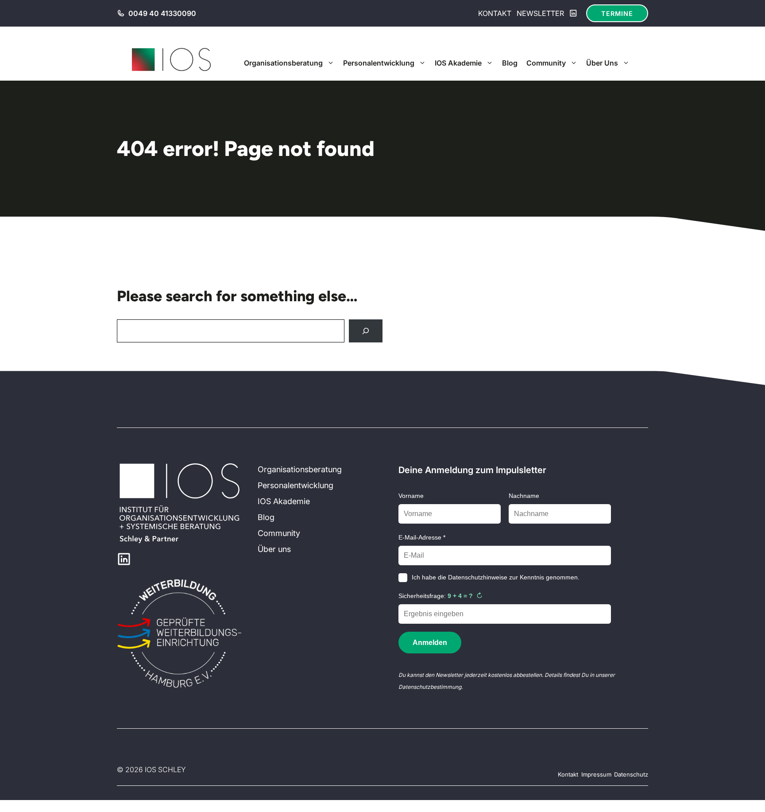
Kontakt (494, 13)
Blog (510, 62)
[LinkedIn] (573, 13)
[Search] (365, 330)
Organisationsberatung (283, 62)
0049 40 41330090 (162, 13)
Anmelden (430, 642)
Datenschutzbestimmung (429, 687)
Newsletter (540, 13)
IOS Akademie (458, 62)
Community (546, 62)
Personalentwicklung (378, 62)
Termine (617, 13)
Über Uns (602, 62)
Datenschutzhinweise (477, 577)
